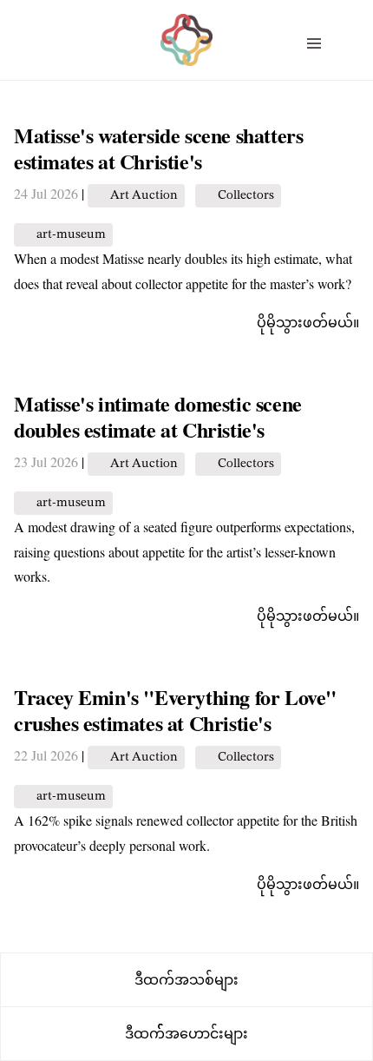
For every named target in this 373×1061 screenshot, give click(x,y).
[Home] (186, 26)
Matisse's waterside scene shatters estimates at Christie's (158, 148)
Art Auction (144, 196)
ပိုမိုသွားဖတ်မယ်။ (308, 322)
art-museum (71, 235)
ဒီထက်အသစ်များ (186, 979)
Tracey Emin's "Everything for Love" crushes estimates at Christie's (175, 710)
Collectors (246, 196)
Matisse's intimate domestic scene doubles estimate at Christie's (158, 416)
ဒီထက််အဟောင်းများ (186, 1033)
